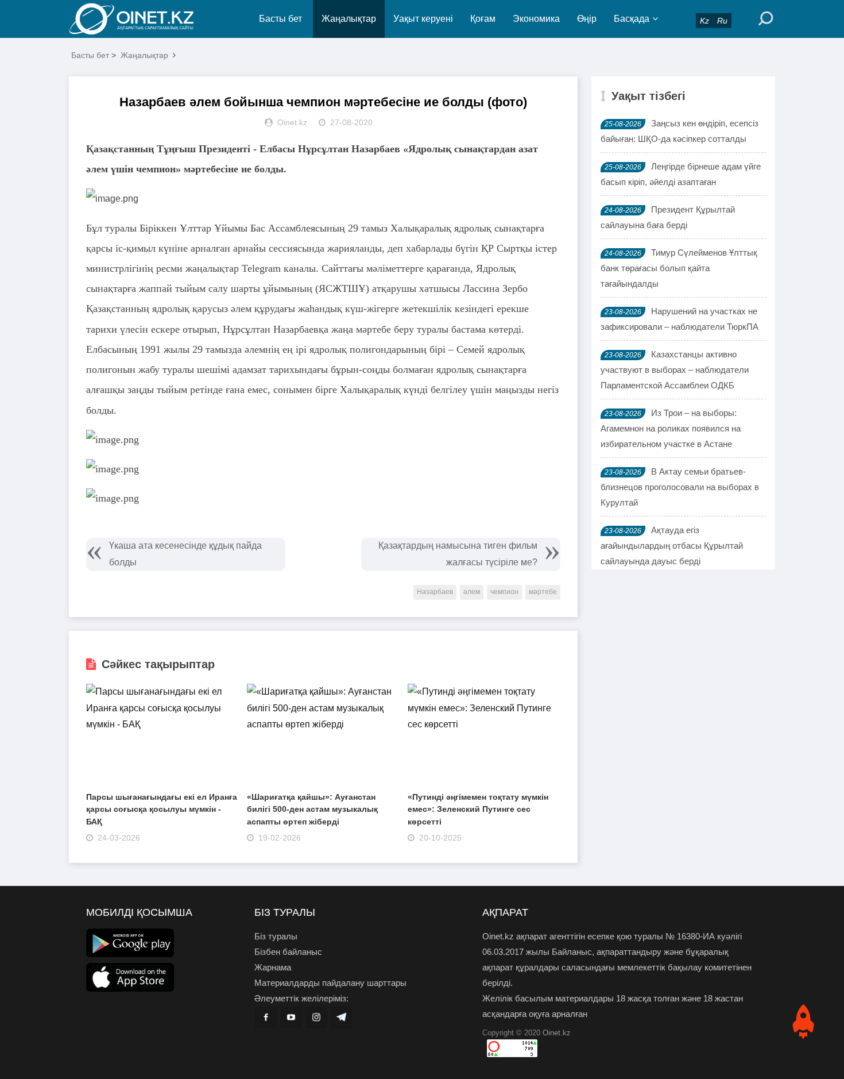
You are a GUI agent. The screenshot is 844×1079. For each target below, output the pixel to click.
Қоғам (482, 19)
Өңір (587, 19)
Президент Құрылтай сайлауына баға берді (668, 217)
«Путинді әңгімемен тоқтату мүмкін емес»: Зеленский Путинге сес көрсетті (478, 809)
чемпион (504, 592)
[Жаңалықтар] (140, 19)
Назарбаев (435, 592)
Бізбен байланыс (288, 952)
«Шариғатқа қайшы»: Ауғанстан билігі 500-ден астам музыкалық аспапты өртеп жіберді (312, 809)
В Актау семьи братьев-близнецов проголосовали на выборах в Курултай (680, 487)
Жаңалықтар (349, 19)
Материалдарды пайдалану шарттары (330, 983)
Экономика (536, 19)
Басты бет (280, 19)
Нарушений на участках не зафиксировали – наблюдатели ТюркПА (679, 319)
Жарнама (272, 967)
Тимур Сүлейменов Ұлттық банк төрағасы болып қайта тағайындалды (679, 268)
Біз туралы (275, 936)
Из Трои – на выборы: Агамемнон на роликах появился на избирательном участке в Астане (671, 428)
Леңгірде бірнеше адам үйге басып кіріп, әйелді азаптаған (681, 174)
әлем (471, 592)
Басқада (631, 19)
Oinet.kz (557, 1032)
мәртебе (543, 592)
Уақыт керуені (423, 19)
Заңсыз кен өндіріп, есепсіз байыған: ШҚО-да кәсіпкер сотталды (679, 131)
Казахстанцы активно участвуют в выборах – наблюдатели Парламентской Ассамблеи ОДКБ (675, 369)
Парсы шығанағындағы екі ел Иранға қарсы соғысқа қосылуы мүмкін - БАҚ (161, 809)
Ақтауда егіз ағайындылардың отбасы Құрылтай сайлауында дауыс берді (672, 545)
